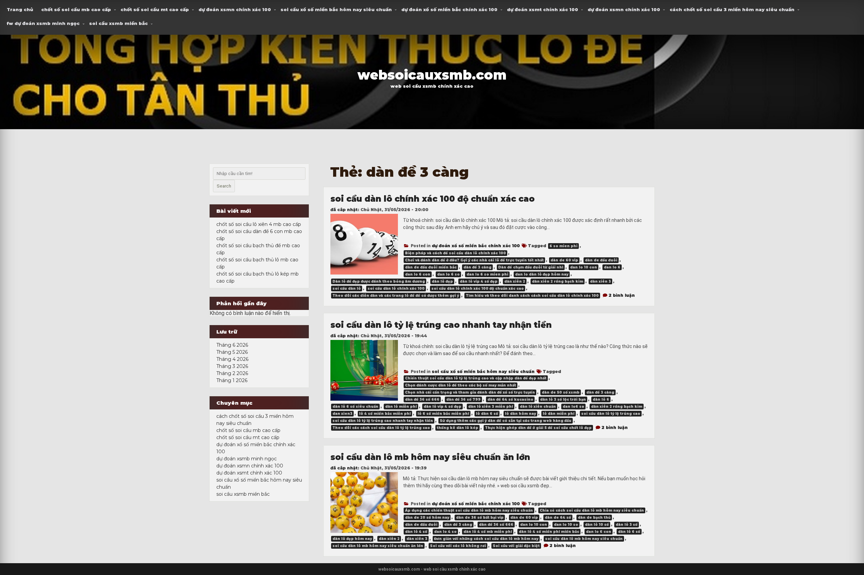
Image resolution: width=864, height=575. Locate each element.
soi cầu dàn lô (346, 288)
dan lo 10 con (583, 267)
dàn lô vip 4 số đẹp (478, 281)
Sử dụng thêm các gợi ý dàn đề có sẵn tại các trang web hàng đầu (505, 421)
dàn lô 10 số (597, 524)
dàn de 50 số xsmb (560, 392)
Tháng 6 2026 (232, 345)
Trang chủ (20, 9)
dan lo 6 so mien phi (487, 274)
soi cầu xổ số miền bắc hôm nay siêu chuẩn (336, 9)
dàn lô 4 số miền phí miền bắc (549, 531)
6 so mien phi (563, 246)
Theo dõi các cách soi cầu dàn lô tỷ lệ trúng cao (381, 428)
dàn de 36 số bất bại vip (480, 517)
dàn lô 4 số (416, 531)
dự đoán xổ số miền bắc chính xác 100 (449, 9)
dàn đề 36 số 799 (463, 399)
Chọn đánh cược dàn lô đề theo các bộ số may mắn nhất (460, 385)
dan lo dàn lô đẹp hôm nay (541, 274)
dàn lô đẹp (442, 281)
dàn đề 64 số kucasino (510, 399)
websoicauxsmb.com (432, 75)
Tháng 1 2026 (231, 380)
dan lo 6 (612, 267)
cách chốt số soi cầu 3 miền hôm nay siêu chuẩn (732, 9)
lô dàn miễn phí (558, 413)
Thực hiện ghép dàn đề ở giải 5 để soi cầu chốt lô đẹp (538, 428)
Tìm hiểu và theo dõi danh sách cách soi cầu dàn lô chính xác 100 (532, 295)
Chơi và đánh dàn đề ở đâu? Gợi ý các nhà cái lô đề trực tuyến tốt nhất (474, 260)
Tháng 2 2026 (232, 373)
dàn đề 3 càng (477, 267)
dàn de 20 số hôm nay (427, 517)
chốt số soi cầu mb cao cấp (76, 9)
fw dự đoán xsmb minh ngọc (43, 23)
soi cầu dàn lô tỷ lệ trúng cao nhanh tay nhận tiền (441, 325)
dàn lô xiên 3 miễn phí (490, 406)
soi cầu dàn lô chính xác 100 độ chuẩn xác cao (432, 199)
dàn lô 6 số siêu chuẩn (355, 406)
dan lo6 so (573, 406)
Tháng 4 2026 (232, 359)
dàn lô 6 (601, 399)
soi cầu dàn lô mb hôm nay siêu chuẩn (584, 539)
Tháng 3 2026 (232, 366)
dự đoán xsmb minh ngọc (246, 459)
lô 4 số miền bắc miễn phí (385, 413)
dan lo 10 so (566, 524)
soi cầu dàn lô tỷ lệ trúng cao (610, 413)
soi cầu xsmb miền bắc (118, 23)
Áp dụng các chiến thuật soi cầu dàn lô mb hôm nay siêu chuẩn (469, 510)
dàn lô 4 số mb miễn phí (487, 531)
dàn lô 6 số (629, 531)
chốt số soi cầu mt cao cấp (154, 9)
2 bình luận (622, 295)
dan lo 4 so (445, 531)
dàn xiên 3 (600, 281)
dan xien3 (342, 413)
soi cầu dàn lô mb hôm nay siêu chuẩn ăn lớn (430, 457)
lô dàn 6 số (487, 413)
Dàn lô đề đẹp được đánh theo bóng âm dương (378, 281)
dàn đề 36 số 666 (422, 399)
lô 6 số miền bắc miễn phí (443, 413)
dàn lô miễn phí (401, 406)
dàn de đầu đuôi (601, 260)
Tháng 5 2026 (232, 352)
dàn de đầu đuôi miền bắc (431, 267)
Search (224, 186)
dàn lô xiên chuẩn (538, 406)
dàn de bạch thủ (594, 517)
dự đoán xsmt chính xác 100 (542, 9)
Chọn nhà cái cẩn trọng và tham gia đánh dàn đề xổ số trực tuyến (470, 392)
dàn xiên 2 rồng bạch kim (557, 281)
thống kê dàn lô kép (457, 428)
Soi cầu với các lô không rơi (458, 546)
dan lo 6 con (417, 274)
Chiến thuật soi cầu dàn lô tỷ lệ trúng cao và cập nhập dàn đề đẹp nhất (475, 378)
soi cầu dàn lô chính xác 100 (396, 288)
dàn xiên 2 (514, 281)
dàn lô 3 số (627, 524)
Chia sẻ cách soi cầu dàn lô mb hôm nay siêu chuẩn (592, 510)
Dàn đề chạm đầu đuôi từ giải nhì (530, 267)
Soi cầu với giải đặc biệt (516, 546)
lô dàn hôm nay (520, 413)
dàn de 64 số (558, 517)
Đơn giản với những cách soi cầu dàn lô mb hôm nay (486, 539)
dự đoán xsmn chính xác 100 (234, 9)
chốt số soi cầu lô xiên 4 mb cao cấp (258, 224)
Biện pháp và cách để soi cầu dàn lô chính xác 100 (455, 253)
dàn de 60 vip (564, 260)
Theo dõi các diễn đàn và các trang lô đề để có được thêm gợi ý (395, 295)
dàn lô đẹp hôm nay (352, 539)
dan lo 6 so (448, 274)
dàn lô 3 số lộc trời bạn (563, 399)
